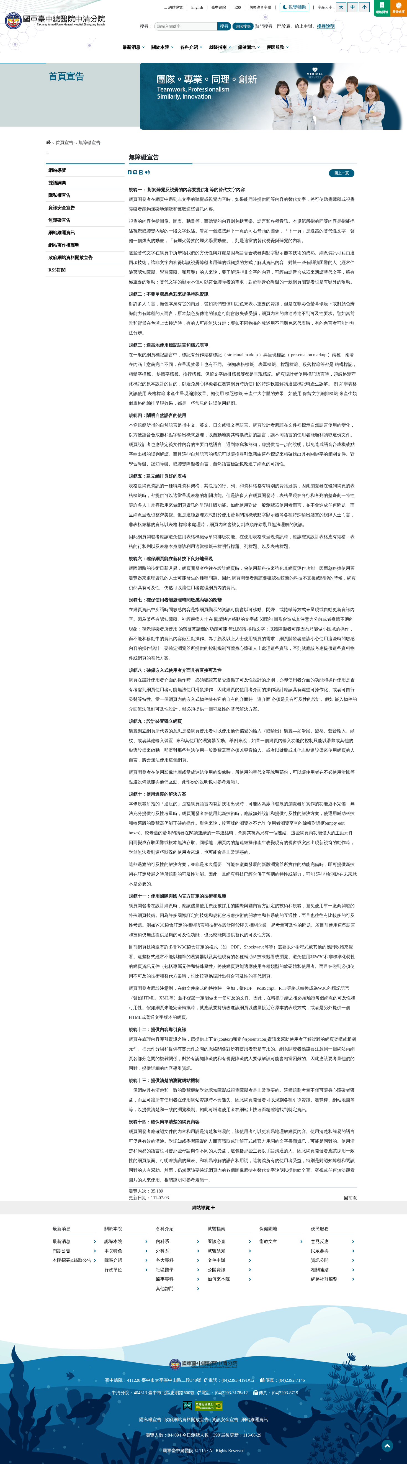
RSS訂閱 (57, 270)
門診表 (283, 26)
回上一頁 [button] (341, 173)
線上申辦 (304, 26)
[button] (141, 172)
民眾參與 (320, 1250)
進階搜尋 (243, 26)
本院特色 (113, 1250)
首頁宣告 (64, 142)
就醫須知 (216, 1250)
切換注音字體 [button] (260, 7)
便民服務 (275, 47)
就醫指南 (218, 47)
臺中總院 (219, 7)
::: (165, 7)
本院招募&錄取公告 (72, 1260)
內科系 (162, 1241)
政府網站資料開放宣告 (70, 257)
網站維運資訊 (61, 232)
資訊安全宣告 (61, 207)
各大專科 (165, 1260)
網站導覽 (175, 7)
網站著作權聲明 (63, 245)
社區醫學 (165, 1269)
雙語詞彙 (57, 182)
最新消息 (131, 47)
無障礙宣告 (59, 220)
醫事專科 (165, 1279)
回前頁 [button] (350, 1198)
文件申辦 (216, 1260)
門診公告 (61, 1250)
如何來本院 (219, 1279)
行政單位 (113, 1269)
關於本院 (160, 47)
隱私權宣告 (59, 195)
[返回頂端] (387, 1446)
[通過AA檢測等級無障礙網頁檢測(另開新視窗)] (209, 1405)
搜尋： (146, 26)
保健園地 (247, 47)
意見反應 (320, 1241)
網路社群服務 (324, 1279)
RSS (238, 7)
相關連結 (320, 1269)
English (197, 7)
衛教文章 (268, 1241)
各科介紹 (189, 47)
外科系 (162, 1250)
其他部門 (165, 1288)
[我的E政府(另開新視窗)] (188, 1405)
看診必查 (216, 1241)
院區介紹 (113, 1260)
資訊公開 (320, 1260)
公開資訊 (216, 1269)
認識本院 (113, 1241)
